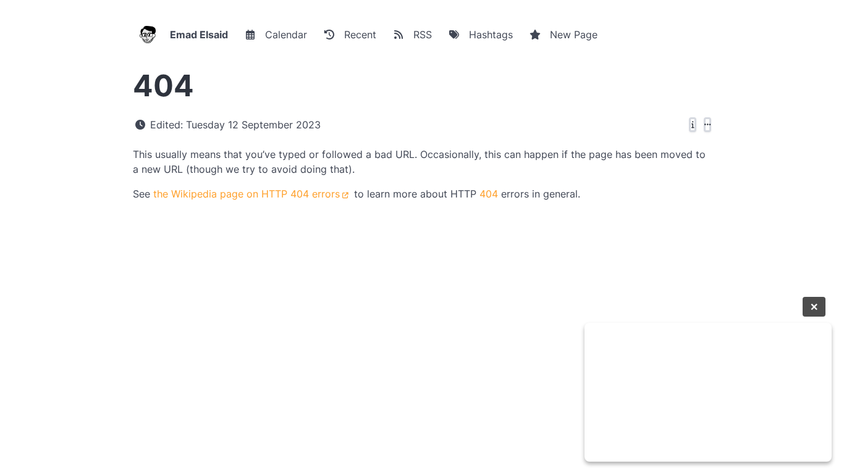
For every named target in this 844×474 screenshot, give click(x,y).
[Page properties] (692, 124)
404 (488, 194)
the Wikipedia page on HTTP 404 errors (246, 194)
